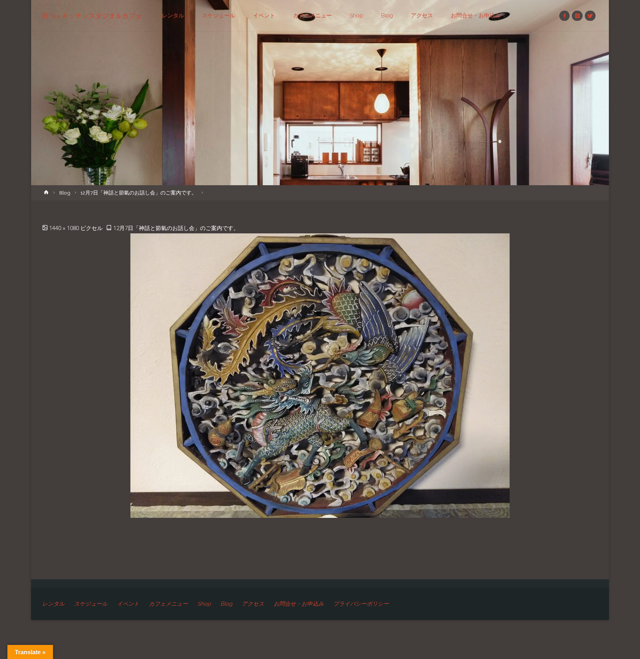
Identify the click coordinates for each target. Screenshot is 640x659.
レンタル (53, 603)
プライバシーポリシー (361, 603)
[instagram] (577, 15)
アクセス (253, 603)
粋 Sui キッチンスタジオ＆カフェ (92, 16)
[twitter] (590, 15)
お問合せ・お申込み (299, 603)
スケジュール (90, 603)
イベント (128, 603)
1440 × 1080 (64, 228)
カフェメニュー (168, 603)
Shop (204, 603)
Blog (64, 193)
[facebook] (564, 15)
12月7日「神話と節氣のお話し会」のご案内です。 (138, 193)
